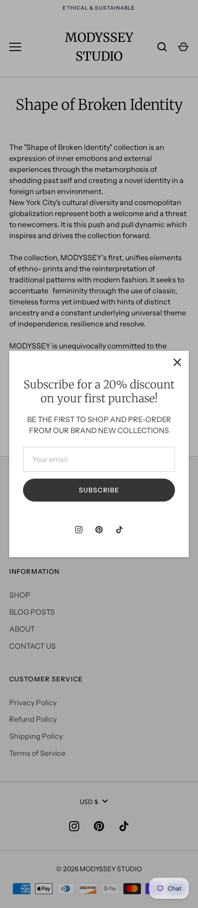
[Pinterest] (99, 530)
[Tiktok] (119, 530)
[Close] (177, 362)
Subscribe (99, 490)
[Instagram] (79, 530)
